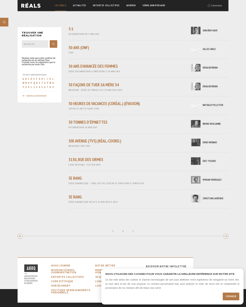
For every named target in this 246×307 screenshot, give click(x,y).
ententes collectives (106, 5)
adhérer (131, 5)
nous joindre (60, 265)
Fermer (231, 296)
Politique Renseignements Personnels (70, 291)
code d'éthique (62, 281)
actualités (79, 5)
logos (99, 285)
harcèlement (61, 285)
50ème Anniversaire (154, 5)
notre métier (105, 265)
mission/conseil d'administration (63, 271)
